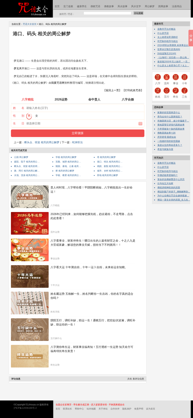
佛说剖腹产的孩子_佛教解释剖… (173, 191)
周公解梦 (150, 6)
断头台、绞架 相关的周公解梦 (41, 142)
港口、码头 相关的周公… (110, 161)
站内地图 (91, 408)
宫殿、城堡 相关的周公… (68, 161)
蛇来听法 (77, 142)
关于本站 (103, 408)
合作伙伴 (114, 408)
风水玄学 (136, 6)
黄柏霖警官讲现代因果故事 (171, 124)
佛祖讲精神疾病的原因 (168, 187)
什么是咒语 (163, 33)
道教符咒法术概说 (166, 29)
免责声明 (138, 408)
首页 (57, 6)
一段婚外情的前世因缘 (168, 141)
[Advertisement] (79, 46)
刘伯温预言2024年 (166, 53)
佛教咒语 (95, 6)
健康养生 (82, 6)
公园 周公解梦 (21, 157)
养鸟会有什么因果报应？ (169, 116)
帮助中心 (79, 408)
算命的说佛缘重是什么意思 (171, 179)
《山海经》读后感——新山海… (173, 57)
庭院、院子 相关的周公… (27, 161)
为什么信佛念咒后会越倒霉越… (173, 195)
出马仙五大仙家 (165, 183)
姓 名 (18, 107)
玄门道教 (68, 6)
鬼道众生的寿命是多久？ (169, 145)
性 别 (18, 115)
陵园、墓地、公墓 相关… (68, 166)
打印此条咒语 (133, 90)
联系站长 (67, 408)
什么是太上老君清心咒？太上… (173, 65)
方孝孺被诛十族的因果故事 (171, 129)
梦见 (16, 68)
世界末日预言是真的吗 (168, 49)
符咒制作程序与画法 (167, 41)
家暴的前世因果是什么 (168, 112)
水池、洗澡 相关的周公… (27, 175)
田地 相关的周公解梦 (107, 175)
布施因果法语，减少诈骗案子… (173, 120)
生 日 (18, 123)
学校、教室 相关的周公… (68, 175)
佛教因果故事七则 (166, 133)
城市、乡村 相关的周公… (110, 170)
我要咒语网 (57, 82)
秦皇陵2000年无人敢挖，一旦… (173, 61)
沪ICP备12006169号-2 (25, 408)
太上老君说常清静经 (167, 37)
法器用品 (177, 6)
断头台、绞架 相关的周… (27, 166)
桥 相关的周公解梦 (65, 170)
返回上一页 (112, 90)
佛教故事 (109, 6)
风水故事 (122, 6)
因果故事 (163, 6)
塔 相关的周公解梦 (106, 157)
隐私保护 (126, 408)
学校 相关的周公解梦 (66, 157)
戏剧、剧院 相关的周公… (110, 166)
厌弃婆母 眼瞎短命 (166, 137)
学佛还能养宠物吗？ (167, 175)
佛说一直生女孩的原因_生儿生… (173, 199)
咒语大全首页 (29, 24)
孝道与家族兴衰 (165, 149)
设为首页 (150, 408)
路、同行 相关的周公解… (27, 170)
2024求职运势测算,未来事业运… (173, 45)
